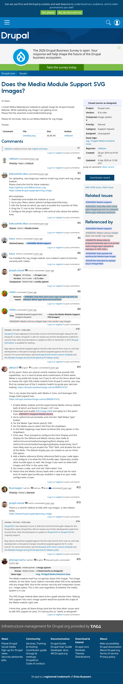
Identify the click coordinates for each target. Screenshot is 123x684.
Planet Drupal (9, 643)
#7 (79, 270)
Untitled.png (29, 135)
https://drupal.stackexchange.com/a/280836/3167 (34, 399)
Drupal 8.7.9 (9, 333)
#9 (79, 309)
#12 (78, 487)
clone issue (107, 187)
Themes (79, 653)
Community (33, 638)
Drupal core (8, 73)
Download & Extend (82, 640)
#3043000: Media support (39, 243)
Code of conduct (35, 663)
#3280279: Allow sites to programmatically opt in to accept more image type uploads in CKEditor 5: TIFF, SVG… (102, 245)
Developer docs (59, 650)
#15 (79, 559)
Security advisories (12, 656)
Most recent (108, 166)
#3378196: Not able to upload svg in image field (100, 262)
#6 (79, 253)
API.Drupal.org (59, 653)
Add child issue (93, 187)
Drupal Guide (58, 643)
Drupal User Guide (61, 646)
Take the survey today (61, 67)
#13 (78, 502)
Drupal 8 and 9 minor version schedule (55, 354)
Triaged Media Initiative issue (56, 574)
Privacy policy (107, 656)
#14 (78, 521)
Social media (9, 646)
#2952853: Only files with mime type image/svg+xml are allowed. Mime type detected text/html (50, 298)
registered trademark (57, 676)
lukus (12, 238)
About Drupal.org (110, 650)
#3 (79, 173)
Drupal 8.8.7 (9, 526)
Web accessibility (109, 643)
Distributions (82, 656)
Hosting (33, 646)
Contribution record (100, 177)
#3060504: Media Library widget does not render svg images (40, 321)
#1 (78, 147)
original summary (39, 148)
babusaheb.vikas (18, 173)
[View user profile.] (5, 160)
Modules (80, 650)
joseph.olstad (16, 270)
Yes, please (48, 12)
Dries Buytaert (82, 676)
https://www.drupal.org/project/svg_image (30, 190)
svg (87, 140)
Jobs (4, 660)
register (59, 152)
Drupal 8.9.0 (53, 532)
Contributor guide (36, 650)
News (5, 638)
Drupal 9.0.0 (66, 532)
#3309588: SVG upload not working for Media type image (100, 255)
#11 (79, 367)
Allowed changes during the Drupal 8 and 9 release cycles (33, 357)
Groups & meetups (31, 655)
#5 (79, 238)
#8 (79, 291)
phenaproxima (17, 559)
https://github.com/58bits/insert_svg (27, 187)
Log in (50, 152)
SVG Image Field (44, 411)
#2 (79, 158)
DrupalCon (32, 660)
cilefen (12, 292)
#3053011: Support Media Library (36, 414)
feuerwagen (15, 488)
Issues (23, 73)
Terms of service (109, 653)
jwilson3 (13, 367)
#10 (78, 328)
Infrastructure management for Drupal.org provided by (46, 626)
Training (41, 643)
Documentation (60, 638)
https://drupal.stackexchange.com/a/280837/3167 (43, 387)
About (103, 638)
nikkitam (102, 148)
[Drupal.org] (36, 36)
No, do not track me (69, 12)
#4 (79, 223)
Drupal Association (110, 646)
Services (30, 643)
